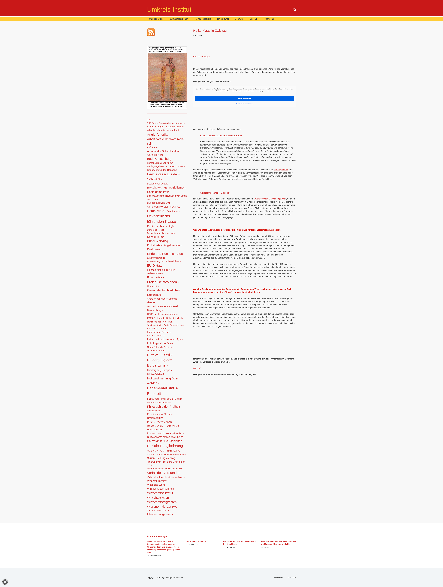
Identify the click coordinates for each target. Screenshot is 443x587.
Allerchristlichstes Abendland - (163, 130)
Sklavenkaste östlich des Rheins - (166, 436)
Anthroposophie (203, 19)
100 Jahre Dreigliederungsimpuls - (166, 123)
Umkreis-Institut (169, 9)
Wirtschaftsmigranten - (163, 502)
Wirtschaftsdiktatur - (161, 493)
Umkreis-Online (156, 19)
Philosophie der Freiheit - (164, 406)
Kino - (164, 328)
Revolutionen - (155, 429)
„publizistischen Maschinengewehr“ (270, 199)
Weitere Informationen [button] (244, 104)
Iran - (171, 321)
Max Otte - (167, 343)
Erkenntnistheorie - (156, 258)
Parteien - (154, 398)
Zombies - (173, 506)
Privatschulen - (154, 410)
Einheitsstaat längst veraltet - (164, 245)
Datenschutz (291, 578)
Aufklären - (152, 147)
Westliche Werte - (157, 484)
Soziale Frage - (156, 450)
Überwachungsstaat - (160, 514)
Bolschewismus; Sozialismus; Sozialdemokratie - (166, 189)
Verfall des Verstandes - (164, 473)
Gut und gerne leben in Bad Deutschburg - (162, 308)
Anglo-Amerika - (158, 134)
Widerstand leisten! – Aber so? (215, 193)
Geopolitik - (153, 286)
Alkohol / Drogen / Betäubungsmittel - (166, 126)
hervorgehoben (281, 170)
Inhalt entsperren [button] (244, 98)
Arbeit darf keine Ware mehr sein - (165, 141)
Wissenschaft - (156, 506)
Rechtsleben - (165, 422)
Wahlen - (180, 477)
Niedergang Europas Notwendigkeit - (159, 372)
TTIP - (150, 465)
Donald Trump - (156, 236)
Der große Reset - (156, 230)
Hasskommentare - (168, 314)
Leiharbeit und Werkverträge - (165, 339)
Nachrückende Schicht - (160, 347)
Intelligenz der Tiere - (157, 322)
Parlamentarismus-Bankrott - (162, 391)
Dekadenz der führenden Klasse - (162, 219)
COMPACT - (176, 206)
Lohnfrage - (154, 343)
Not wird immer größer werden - (162, 381)
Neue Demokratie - (156, 350)
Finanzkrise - (155, 277)
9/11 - (150, 119)
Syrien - (151, 458)
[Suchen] (294, 9)
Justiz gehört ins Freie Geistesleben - (165, 325)
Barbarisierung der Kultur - (160, 163)
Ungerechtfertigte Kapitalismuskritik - (165, 468)
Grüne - (151, 302)
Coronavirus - (156, 211)
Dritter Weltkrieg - (158, 241)
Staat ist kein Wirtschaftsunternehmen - (166, 454)
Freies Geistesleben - (163, 282)
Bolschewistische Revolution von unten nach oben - (167, 198)
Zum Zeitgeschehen (179, 19)
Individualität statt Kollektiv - (171, 318)
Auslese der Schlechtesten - (163, 151)
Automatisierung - (156, 155)
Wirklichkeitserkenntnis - (161, 488)
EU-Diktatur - (156, 265)
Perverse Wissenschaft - (159, 402)
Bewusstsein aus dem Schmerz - (163, 176)
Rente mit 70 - (172, 426)
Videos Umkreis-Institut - (160, 477)
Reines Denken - (155, 426)
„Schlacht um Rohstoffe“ (196, 541)
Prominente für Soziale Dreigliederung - (159, 416)
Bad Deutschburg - (160, 158)
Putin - (151, 422)
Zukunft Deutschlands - (159, 510)
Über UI (253, 19)
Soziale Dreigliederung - (166, 446)
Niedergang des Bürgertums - (159, 362)
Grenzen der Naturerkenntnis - (162, 298)
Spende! (197, 368)
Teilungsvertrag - (167, 458)
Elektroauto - (154, 249)
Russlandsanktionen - (159, 433)
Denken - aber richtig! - (160, 226)
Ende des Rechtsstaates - (166, 254)
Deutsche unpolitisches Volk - (161, 233)
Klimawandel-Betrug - (159, 332)
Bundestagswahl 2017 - (160, 202)
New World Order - (161, 355)
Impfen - (152, 317)
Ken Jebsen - (154, 328)
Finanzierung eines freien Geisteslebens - (161, 271)
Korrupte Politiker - (156, 335)
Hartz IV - (152, 314)
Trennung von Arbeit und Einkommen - (167, 462)
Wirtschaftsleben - (159, 497)
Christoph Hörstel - (158, 206)
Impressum (278, 578)
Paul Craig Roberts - (172, 399)
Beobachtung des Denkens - (162, 170)
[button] (5, 582)
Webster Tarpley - (157, 481)
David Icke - (173, 211)
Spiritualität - (173, 450)
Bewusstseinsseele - (158, 183)
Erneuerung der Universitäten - (164, 261)
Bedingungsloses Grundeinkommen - (166, 166)
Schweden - (178, 433)
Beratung (239, 19)
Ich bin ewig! (223, 19)
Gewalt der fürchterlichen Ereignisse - (163, 292)
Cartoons (269, 19)
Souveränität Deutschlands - (165, 441)
